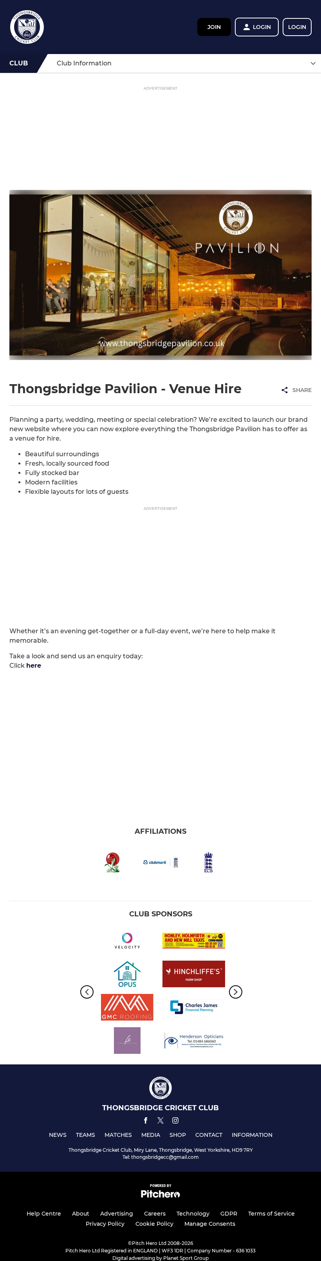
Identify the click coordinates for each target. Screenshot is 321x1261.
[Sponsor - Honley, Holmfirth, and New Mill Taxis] (193, 942)
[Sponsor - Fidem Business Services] (127, 1042)
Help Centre (44, 1213)
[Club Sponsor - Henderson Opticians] (193, 1042)
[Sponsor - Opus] (127, 975)
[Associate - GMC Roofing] (127, 1008)
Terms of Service (271, 1213)
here (33, 665)
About (80, 1213)
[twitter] (160, 1121)
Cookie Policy (154, 1223)
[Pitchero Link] (160, 1196)
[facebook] (146, 1121)
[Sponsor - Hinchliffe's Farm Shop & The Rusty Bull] (193, 975)
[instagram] (175, 1121)
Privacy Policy (105, 1223)
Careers (155, 1213)
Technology (193, 1213)
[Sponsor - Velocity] (127, 942)
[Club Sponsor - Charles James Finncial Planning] (193, 1008)
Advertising (116, 1213)
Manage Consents (209, 1223)
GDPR (228, 1213)
